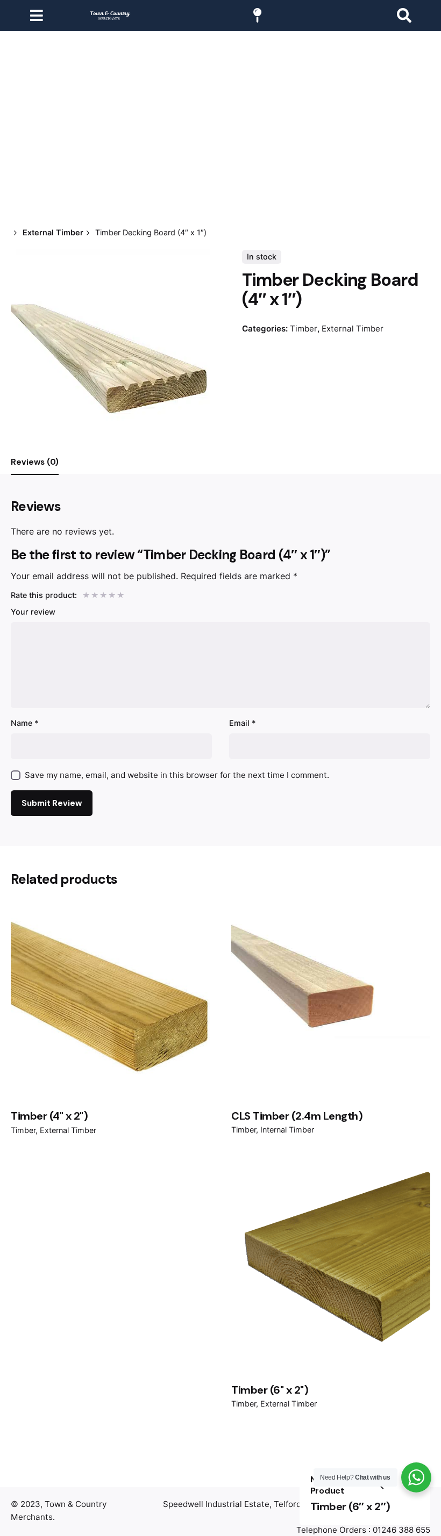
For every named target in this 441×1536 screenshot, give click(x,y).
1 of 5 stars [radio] (85, 594)
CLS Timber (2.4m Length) (296, 1116)
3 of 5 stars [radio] (102, 594)
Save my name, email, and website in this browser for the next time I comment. (177, 775)
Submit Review (51, 803)
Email (242, 722)
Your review (33, 611)
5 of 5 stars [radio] (120, 594)
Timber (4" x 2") (49, 1116)
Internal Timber (287, 1129)
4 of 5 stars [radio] (111, 594)
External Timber (352, 328)
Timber (303, 328)
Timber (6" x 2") (269, 1390)
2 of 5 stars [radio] (94, 594)
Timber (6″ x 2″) (350, 1506)
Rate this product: (44, 595)
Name (25, 722)
